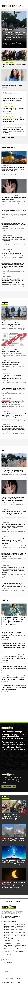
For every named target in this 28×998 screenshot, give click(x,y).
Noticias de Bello (7, 165)
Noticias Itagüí (7, 934)
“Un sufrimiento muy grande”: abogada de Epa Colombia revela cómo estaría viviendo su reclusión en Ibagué (13, 130)
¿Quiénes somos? (8, 962)
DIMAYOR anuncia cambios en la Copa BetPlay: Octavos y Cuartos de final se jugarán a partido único (13, 668)
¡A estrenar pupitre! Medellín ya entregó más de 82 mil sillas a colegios (13, 224)
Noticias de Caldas (19, 931)
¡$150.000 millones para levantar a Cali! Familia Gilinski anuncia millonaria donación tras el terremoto (13, 526)
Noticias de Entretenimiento (11, 126)
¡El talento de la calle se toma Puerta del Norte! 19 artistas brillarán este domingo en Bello (12, 169)
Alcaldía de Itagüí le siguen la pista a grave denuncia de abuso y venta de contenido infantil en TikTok (12, 280)
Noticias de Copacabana (8, 208)
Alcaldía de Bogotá (19, 938)
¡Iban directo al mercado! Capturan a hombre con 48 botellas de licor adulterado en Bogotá (12, 324)
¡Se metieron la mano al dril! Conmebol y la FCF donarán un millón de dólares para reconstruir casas (14, 687)
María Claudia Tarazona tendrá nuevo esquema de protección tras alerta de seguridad (12, 85)
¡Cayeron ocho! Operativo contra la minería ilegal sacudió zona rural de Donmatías (13, 65)
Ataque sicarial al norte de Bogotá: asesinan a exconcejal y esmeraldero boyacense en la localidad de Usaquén (13, 428)
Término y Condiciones (9, 967)
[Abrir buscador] (16, 2)
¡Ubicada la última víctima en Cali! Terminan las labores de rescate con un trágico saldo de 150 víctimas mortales (12, 570)
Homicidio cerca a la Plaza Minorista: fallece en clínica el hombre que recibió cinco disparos (13, 239)
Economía (17, 942)
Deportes (17, 943)
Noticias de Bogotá (7, 398)
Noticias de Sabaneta (9, 932)
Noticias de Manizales (9, 929)
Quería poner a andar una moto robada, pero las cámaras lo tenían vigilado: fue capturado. (12, 402)
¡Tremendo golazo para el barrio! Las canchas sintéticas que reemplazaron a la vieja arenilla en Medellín (13, 265)
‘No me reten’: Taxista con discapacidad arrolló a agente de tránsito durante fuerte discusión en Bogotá (13, 415)
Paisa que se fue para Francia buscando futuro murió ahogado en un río (13, 252)
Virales (5, 797)
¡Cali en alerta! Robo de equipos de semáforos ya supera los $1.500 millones (14, 36)
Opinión (5, 948)
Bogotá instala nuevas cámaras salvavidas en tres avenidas (10, 363)
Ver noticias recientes (8, 137)
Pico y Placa (23, 2)
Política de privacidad (9, 969)
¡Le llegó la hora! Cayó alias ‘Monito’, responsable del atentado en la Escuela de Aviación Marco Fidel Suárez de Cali (13, 585)
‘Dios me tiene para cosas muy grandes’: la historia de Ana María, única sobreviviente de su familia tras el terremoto (13, 541)
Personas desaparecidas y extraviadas (19, 951)
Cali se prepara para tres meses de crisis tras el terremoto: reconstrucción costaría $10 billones (13, 513)
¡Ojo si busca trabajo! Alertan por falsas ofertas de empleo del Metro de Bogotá (13, 388)
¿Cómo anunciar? (8, 964)
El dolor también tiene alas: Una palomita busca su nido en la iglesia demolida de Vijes (13, 554)
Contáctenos (7, 971)
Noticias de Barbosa (20, 934)
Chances (17, 940)
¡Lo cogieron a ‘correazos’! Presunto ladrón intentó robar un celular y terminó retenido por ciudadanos (12, 377)
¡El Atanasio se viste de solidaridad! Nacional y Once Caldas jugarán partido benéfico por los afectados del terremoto (13, 657)
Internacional (7, 940)
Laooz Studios (17, 982)
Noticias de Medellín (7, 249)
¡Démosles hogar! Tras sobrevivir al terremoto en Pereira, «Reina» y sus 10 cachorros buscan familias (11, 817)
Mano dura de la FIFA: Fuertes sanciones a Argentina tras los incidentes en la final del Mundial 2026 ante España (13, 634)
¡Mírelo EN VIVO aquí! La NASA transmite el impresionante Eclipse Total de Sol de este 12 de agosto (13, 885)
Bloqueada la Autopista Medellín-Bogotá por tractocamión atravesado (13, 211)
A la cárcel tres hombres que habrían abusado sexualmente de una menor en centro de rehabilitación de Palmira (13, 498)
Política (17, 948)
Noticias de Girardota (20, 935)
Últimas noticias (11, 2)
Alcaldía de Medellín (8, 938)
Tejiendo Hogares (8, 954)
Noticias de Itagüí (7, 276)
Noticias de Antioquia (7, 62)
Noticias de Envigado (9, 931)
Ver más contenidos (9, 786)
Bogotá (4, 303)
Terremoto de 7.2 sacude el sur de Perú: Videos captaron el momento (13, 840)
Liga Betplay (7, 946)
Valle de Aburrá (8, 147)
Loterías (6, 942)
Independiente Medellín (20, 945)
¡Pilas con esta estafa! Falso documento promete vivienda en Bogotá (13, 350)
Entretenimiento (7, 943)
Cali (3, 450)
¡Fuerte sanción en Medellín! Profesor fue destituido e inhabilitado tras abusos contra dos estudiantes (13, 197)
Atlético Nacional (8, 945)
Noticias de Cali (8, 29)
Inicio (5, 924)
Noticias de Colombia (7, 82)
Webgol (4, 600)
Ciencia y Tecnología (20, 946)
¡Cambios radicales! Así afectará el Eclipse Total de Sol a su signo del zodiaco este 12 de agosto (13, 862)
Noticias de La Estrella (20, 932)
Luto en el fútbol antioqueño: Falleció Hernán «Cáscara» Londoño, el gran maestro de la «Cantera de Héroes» (13, 677)
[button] (3, 2)
